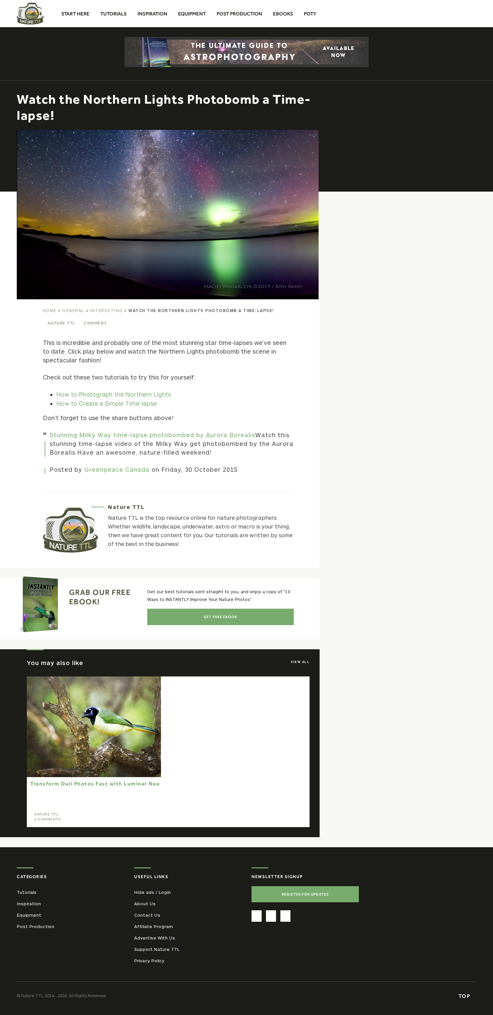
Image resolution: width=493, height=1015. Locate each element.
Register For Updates (305, 894)
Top (465, 996)
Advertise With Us (154, 938)
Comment (95, 323)
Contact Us (147, 915)
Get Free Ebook (220, 617)
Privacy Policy (149, 960)
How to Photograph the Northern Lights (113, 394)
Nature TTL (61, 323)
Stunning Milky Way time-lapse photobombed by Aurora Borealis (152, 435)
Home (50, 310)
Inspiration (29, 903)
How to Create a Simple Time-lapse (106, 403)
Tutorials (27, 892)
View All (300, 662)
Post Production (35, 926)
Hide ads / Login (152, 892)
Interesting (106, 310)
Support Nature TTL (156, 949)
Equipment (29, 915)
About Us (145, 903)
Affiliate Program (153, 926)
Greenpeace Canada (117, 469)
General (73, 310)
